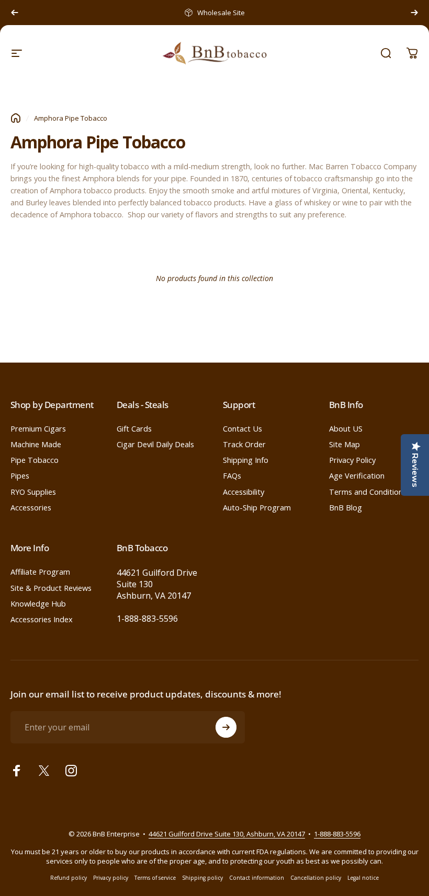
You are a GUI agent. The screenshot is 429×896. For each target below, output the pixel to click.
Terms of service (155, 877)
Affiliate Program (40, 571)
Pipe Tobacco (34, 459)
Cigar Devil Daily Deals (155, 444)
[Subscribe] (226, 727)
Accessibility (243, 491)
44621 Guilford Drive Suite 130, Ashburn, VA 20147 (227, 834)
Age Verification (357, 475)
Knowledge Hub (38, 603)
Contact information (256, 877)
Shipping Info (245, 459)
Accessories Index (41, 619)
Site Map (344, 444)
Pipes (19, 475)
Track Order (244, 444)
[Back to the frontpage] (15, 118)
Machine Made (35, 444)
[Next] (414, 12)
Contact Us (242, 428)
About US (346, 428)
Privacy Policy (352, 459)
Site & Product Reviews (51, 587)
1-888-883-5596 (147, 618)
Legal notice (363, 877)
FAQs (232, 475)
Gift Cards (134, 428)
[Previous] (14, 12)
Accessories (30, 507)
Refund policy (68, 877)
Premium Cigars (38, 428)
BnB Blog (345, 507)
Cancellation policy (315, 877)
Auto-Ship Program (257, 507)
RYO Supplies (33, 491)
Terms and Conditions (368, 491)
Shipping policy (202, 877)
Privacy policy (110, 877)
